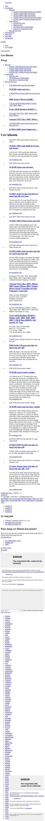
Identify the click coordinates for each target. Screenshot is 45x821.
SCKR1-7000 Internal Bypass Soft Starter (27, 12)
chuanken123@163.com (13, 522)
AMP (7, 544)
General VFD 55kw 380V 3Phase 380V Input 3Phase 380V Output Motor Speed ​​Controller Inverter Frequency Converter (23, 287)
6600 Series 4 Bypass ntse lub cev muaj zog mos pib (23, 346)
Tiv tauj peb (9, 38)
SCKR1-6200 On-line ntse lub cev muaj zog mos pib (23, 446)
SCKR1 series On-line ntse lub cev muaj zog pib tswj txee (23, 195)
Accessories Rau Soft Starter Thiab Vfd (26, 499)
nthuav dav (18, 160)
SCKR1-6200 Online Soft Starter (24, 14)
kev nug (12, 160)
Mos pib (12, 10)
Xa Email (4, 550)
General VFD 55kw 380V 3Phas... (23, 119)
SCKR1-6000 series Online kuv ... (23, 129)
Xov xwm (8, 34)
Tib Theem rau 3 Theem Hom (23, 27)
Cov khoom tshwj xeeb (12, 541)
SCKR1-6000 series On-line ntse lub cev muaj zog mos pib (24, 252)
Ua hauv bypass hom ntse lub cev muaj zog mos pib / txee (23, 467)
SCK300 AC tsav (19, 23)
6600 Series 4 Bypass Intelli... (21, 99)
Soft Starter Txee (6, 499)
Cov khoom (9, 8)
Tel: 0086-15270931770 (13, 524)
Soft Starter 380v (15, 500)
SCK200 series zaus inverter (21, 167)
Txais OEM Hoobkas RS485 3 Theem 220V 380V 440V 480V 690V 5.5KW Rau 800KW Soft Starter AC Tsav (22, 319)
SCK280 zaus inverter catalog (22, 372)
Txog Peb (8, 36)
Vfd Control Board (28, 500)
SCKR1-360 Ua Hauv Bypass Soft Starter (27, 17)
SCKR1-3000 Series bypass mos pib (24, 221)
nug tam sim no (6, 537)
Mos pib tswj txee (15, 31)
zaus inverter (13, 21)
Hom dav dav (17, 25)
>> (12, 493)
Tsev (6, 6)
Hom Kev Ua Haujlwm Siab (22, 29)
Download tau (9, 32)
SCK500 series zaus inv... (20, 89)
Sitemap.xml (9, 542)
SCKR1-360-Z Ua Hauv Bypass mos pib (27, 19)
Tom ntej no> (7, 493)
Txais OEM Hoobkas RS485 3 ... (23, 109)
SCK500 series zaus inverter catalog (24, 407)
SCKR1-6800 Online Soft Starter (24, 15)
